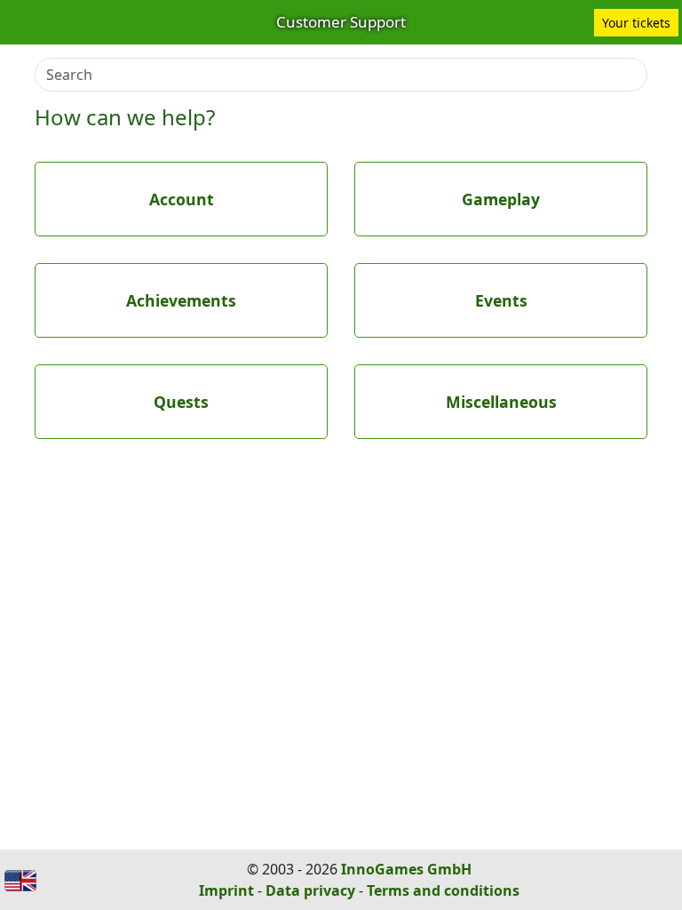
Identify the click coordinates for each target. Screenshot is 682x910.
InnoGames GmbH (406, 869)
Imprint (226, 890)
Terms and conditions (443, 890)
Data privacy (310, 890)
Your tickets (636, 22)
